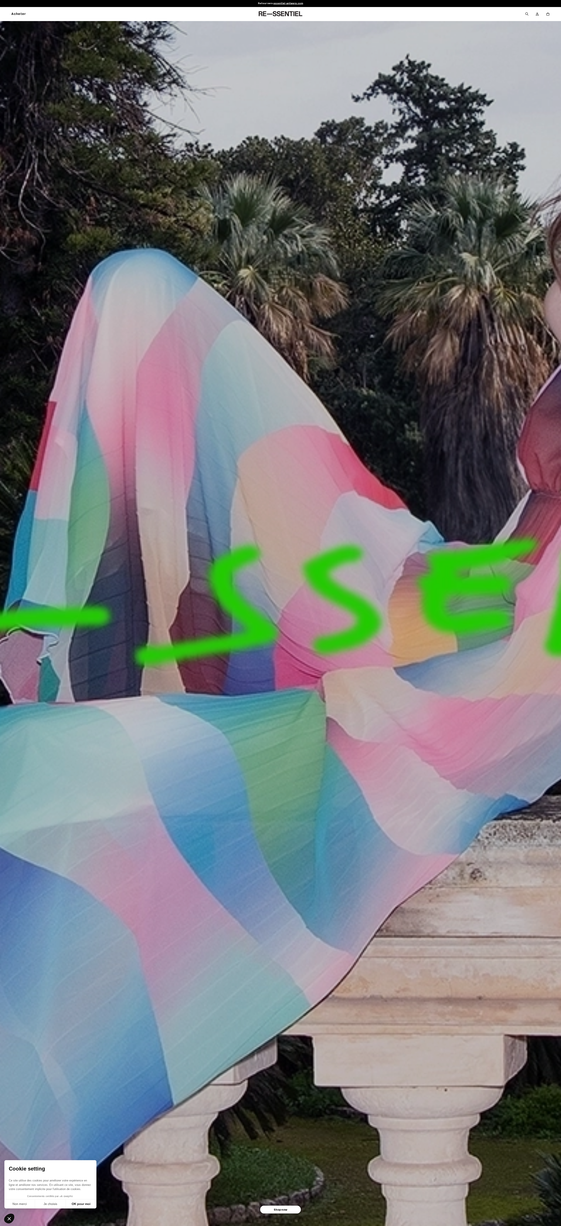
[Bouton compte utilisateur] (537, 14)
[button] (9, 1218)
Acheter (18, 14)
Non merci (19, 1204)
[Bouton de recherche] (526, 14)
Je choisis (50, 1204)
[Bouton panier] (547, 14)
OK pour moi (81, 1204)
